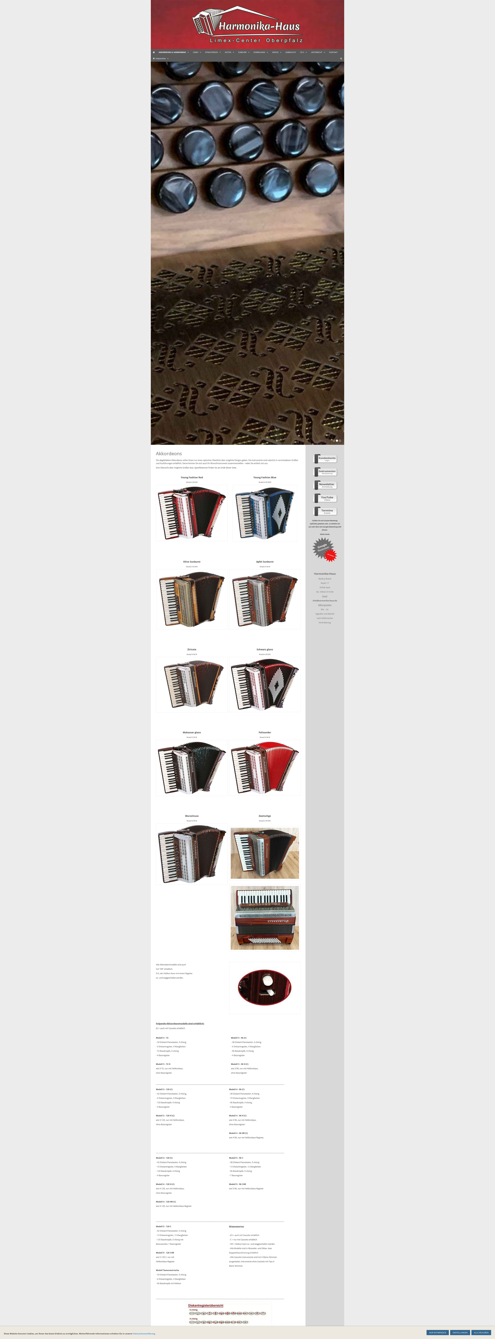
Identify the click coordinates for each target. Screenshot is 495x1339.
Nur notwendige (437, 1332)
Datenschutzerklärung (144, 1333)
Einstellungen (460, 1332)
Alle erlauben (481, 1332)
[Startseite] (154, 52)
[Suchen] (341, 58)
